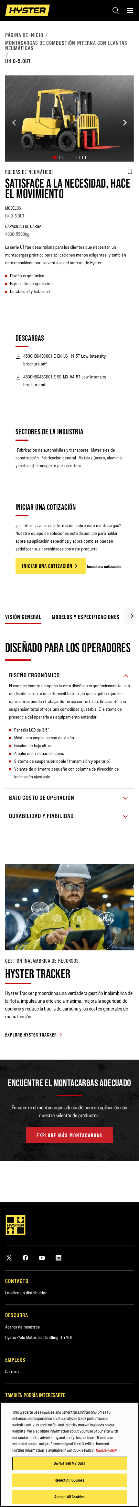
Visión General (23, 617)
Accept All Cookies (69, 1496)
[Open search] (116, 10)
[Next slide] (124, 122)
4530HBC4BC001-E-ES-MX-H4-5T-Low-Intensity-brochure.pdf (65, 380)
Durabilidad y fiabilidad (41, 816)
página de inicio (24, 35)
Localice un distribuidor (26, 1292)
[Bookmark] (130, 172)
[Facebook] (25, 1257)
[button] (55, 157)
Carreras (12, 1371)
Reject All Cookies (69, 1480)
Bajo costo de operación (41, 797)
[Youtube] (42, 1257)
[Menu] (130, 10)
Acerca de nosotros (22, 1326)
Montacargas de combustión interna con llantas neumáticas (66, 45)
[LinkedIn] (58, 1257)
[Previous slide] (14, 122)
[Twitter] (9, 1257)
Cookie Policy (106, 1450)
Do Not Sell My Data (69, 1463)
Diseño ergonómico (34, 675)
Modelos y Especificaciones (86, 617)
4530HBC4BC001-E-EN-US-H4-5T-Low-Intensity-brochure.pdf (65, 359)
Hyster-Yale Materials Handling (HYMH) (38, 1337)
